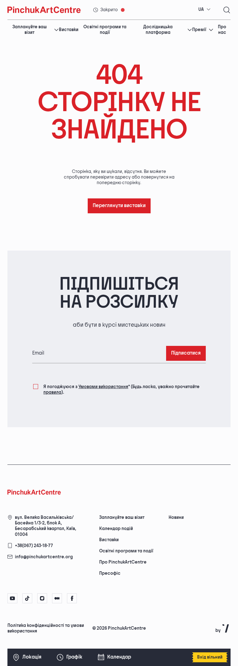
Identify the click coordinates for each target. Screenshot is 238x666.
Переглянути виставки (119, 206)
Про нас (222, 30)
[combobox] (204, 9)
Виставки (68, 29)
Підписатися (186, 353)
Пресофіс (110, 573)
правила (52, 392)
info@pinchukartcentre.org (44, 557)
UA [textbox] (201, 9)
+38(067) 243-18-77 (34, 545)
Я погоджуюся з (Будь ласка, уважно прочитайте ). (121, 389)
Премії (199, 29)
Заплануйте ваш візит (29, 30)
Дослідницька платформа (158, 30)
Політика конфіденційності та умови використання (45, 628)
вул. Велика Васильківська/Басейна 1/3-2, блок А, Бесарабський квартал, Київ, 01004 (45, 526)
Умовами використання (103, 386)
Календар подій (116, 528)
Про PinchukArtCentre (123, 562)
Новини (176, 517)
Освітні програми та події (104, 30)
